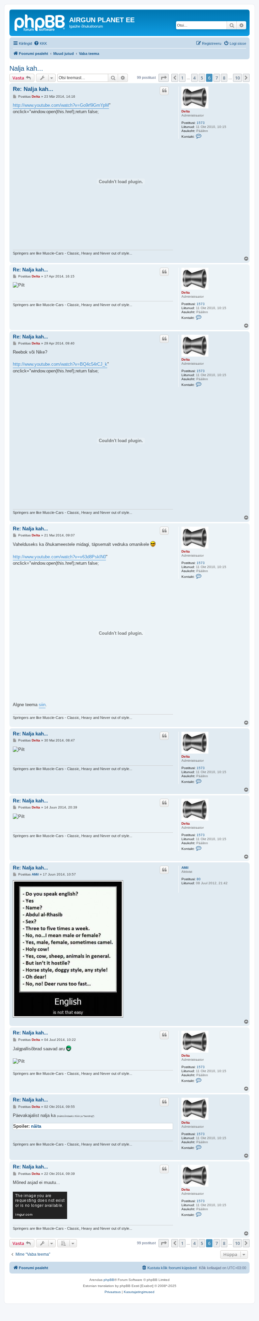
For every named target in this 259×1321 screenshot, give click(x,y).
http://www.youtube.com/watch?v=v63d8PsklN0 (59, 556)
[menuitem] (40, 43)
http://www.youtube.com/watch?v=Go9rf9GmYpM (61, 105)
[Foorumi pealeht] (40, 22)
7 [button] (216, 78)
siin (42, 704)
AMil (185, 867)
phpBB (109, 1280)
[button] (164, 78)
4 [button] (194, 78)
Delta (185, 111)
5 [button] (202, 78)
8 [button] (224, 78)
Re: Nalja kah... (33, 89)
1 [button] (182, 78)
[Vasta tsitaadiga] (164, 91)
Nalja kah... (26, 68)
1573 (201, 123)
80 (199, 879)
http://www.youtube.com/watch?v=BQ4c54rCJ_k (60, 364)
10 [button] (237, 78)
